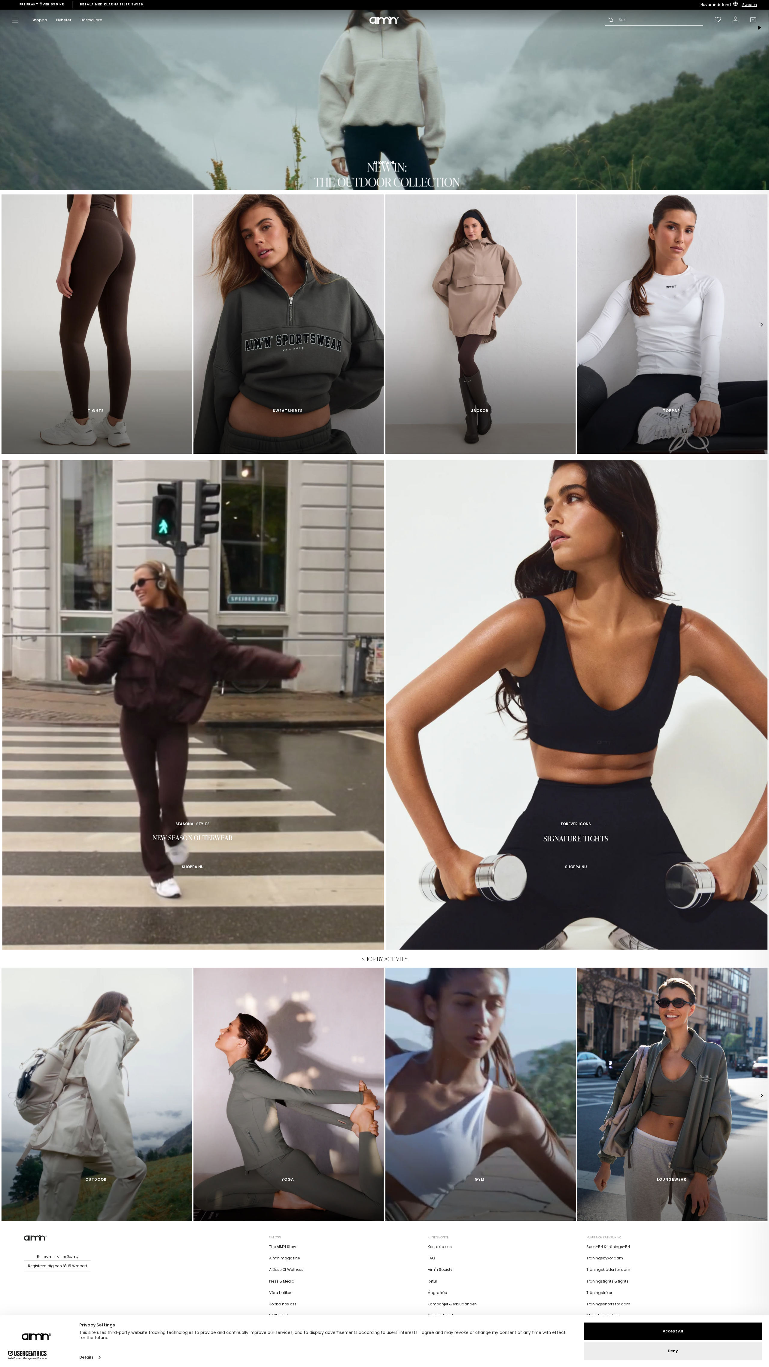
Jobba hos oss (282, 1304)
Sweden (749, 4)
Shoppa (39, 20)
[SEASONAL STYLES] (193, 708)
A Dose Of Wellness (286, 1269)
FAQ (431, 1258)
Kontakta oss (440, 1246)
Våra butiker (280, 1292)
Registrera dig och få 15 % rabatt (57, 1265)
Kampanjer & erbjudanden (452, 1304)
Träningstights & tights (607, 1281)
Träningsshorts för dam (608, 1304)
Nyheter (63, 20)
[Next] (761, 325)
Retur (432, 1281)
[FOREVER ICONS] (576, 708)
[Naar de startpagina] (384, 20)
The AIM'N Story (282, 1246)
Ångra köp (437, 1292)
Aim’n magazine (284, 1258)
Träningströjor (599, 1292)
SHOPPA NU (193, 866)
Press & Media (281, 1281)
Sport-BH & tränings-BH (608, 1246)
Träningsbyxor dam (604, 1258)
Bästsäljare (91, 20)
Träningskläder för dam (608, 1269)
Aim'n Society (440, 1269)
